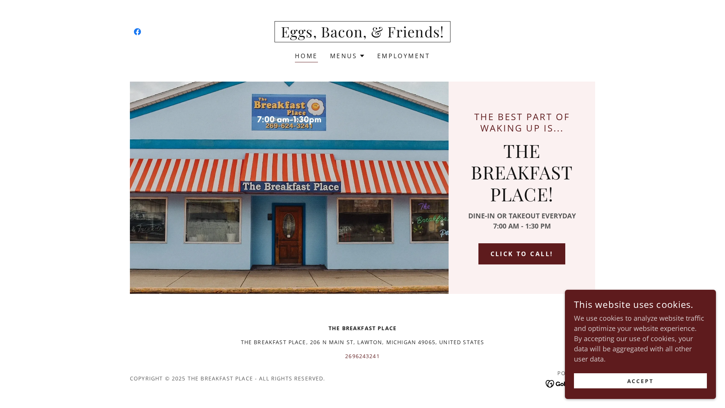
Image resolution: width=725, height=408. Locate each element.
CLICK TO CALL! (522, 254)
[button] (347, 55)
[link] (137, 31)
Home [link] (306, 56)
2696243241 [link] (362, 356)
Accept (640, 381)
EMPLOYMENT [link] (403, 56)
